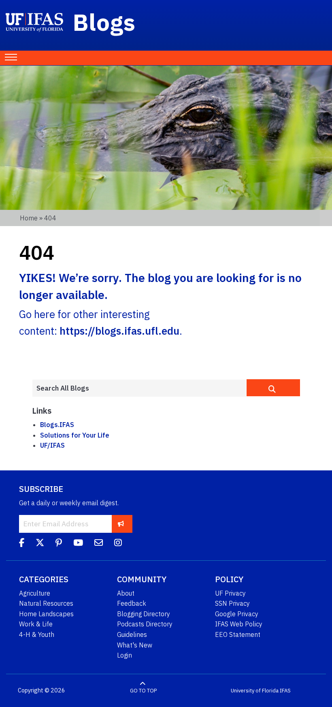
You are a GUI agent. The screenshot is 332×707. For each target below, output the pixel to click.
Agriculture (34, 593)
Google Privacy (236, 614)
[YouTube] (78, 544)
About (125, 593)
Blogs (104, 21)
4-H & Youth (36, 634)
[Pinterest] (58, 544)
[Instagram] (118, 544)
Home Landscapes (46, 614)
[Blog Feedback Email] (98, 544)
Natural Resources (46, 603)
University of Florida (255, 690)
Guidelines (132, 634)
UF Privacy (230, 593)
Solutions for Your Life (74, 435)
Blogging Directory (143, 614)
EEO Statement (237, 634)
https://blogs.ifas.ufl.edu (119, 330)
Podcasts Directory (144, 624)
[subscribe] (121, 523)
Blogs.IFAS (57, 425)
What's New (134, 645)
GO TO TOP (143, 690)
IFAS (285, 690)
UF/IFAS (52, 445)
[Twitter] (40, 544)
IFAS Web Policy (238, 624)
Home (29, 218)
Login (124, 655)
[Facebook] (21, 544)
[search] (273, 387)
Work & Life (36, 624)
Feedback (131, 603)
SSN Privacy (232, 603)
